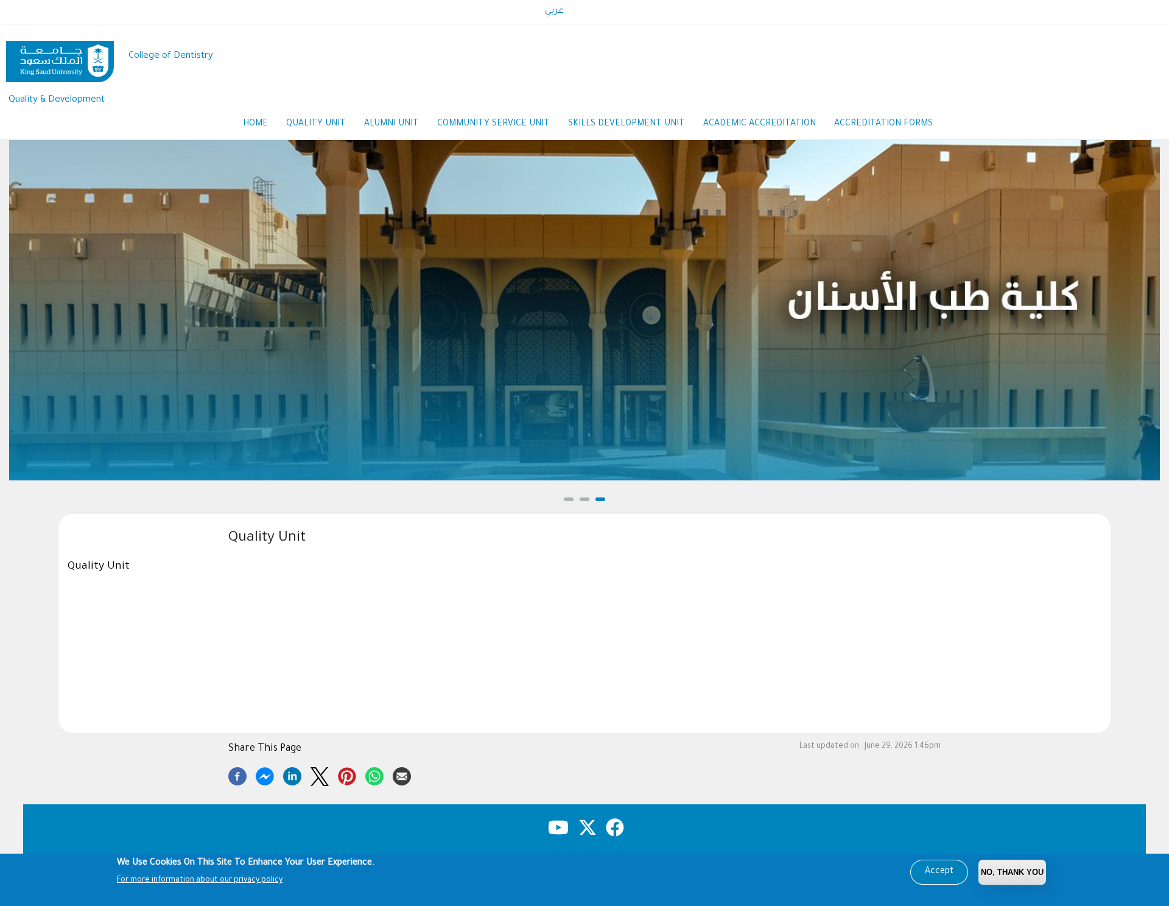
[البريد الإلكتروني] (402, 774)
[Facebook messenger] (265, 774)
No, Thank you (1012, 872)
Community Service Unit (493, 124)
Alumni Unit (391, 124)
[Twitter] (320, 774)
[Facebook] (237, 774)
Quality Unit (316, 124)
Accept (939, 872)
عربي (554, 11)
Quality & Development (57, 100)
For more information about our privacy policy (200, 880)
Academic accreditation (759, 124)
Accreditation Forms (883, 124)
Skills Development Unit (626, 124)
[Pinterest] (347, 774)
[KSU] (60, 57)
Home (255, 124)
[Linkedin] (292, 774)
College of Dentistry (170, 56)
